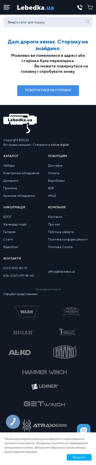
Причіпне (10, 188)
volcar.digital (60, 144)
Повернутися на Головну (48, 90)
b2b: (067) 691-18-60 (18, 275)
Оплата (53, 173)
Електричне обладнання (21, 173)
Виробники (56, 180)
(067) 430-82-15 (15, 268)
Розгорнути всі (47, 289)
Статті (8, 239)
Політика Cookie (60, 247)
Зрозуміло (79, 457)
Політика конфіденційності (68, 239)
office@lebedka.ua (61, 271)
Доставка (55, 165)
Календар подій (14, 224)
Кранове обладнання (19, 195)
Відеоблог (11, 247)
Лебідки (9, 165)
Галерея (9, 232)
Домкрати (10, 180)
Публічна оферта (61, 232)
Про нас (54, 224)
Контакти (55, 217)
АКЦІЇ (52, 195)
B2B (51, 188)
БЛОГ (7, 217)
